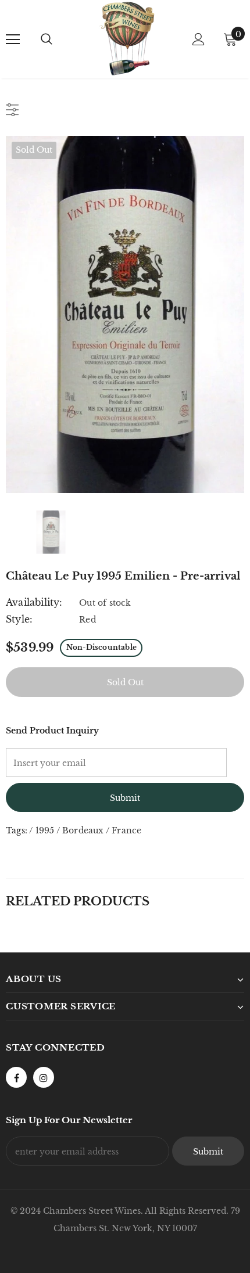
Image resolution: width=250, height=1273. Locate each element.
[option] (125, 314)
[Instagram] (43, 1077)
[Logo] (126, 39)
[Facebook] (16, 1077)
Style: (19, 619)
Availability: (34, 602)
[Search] (46, 39)
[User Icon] (198, 39)
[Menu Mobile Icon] (13, 39)
